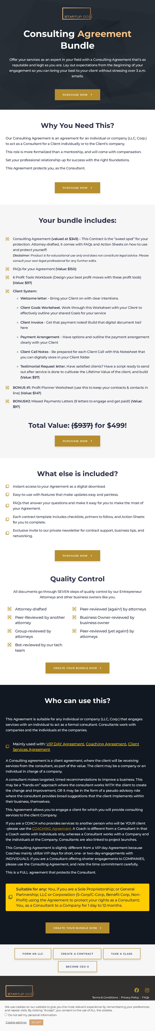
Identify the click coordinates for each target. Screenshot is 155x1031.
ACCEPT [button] (36, 1022)
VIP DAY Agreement (65, 744)
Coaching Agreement (106, 744)
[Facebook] (136, 990)
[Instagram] (147, 990)
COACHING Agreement (51, 829)
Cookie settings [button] (16, 1022)
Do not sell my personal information (32, 1015)
